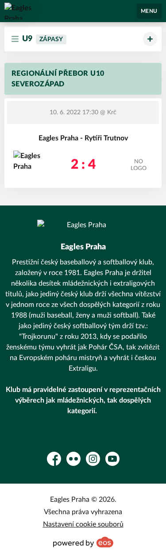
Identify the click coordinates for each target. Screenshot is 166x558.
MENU (149, 11)
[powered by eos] (83, 542)
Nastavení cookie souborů (83, 524)
